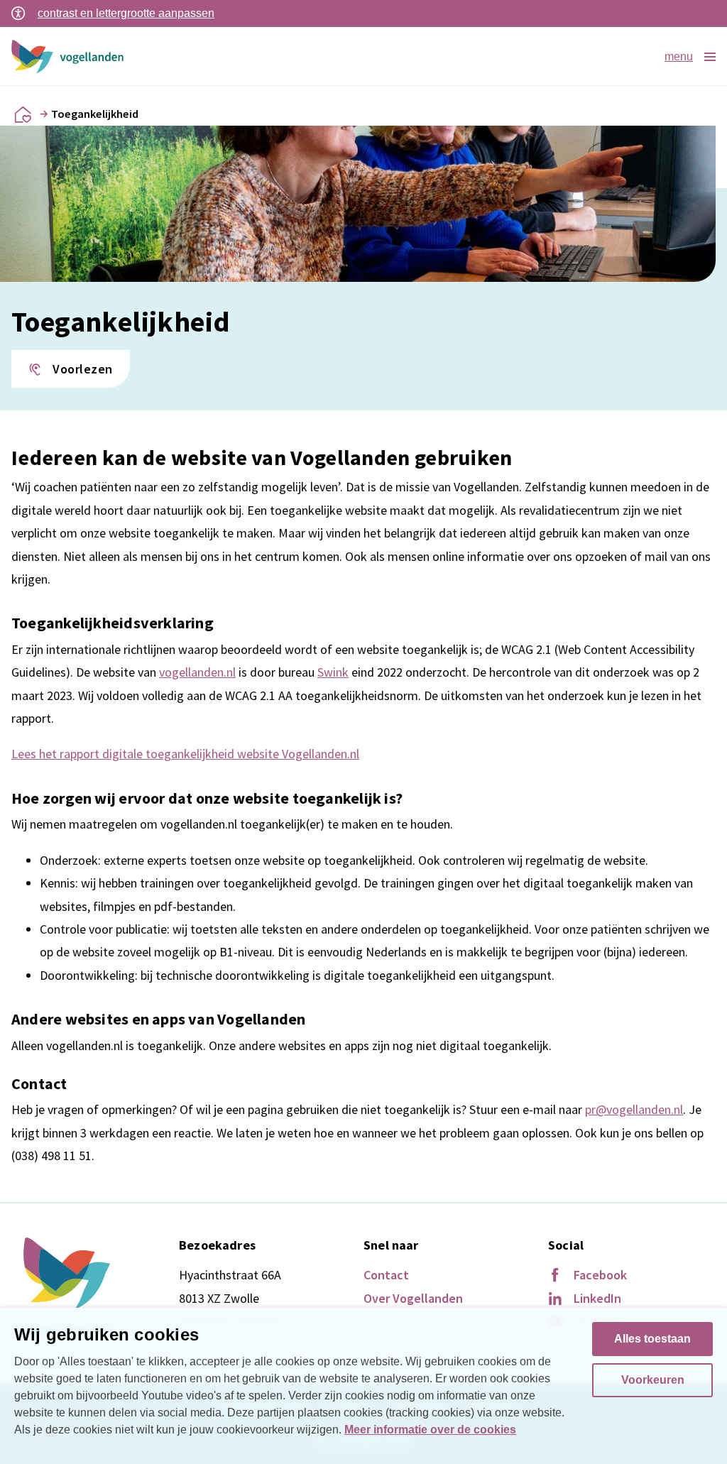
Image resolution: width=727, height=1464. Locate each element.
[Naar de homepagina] (22, 114)
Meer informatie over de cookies (430, 1430)
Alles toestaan (652, 1339)
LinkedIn (597, 1298)
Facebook (600, 1275)
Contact (386, 1275)
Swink (333, 672)
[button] (70, 369)
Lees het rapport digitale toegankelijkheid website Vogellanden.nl (185, 753)
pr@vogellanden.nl (634, 1109)
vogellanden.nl (197, 672)
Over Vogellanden (413, 1298)
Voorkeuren (652, 1380)
